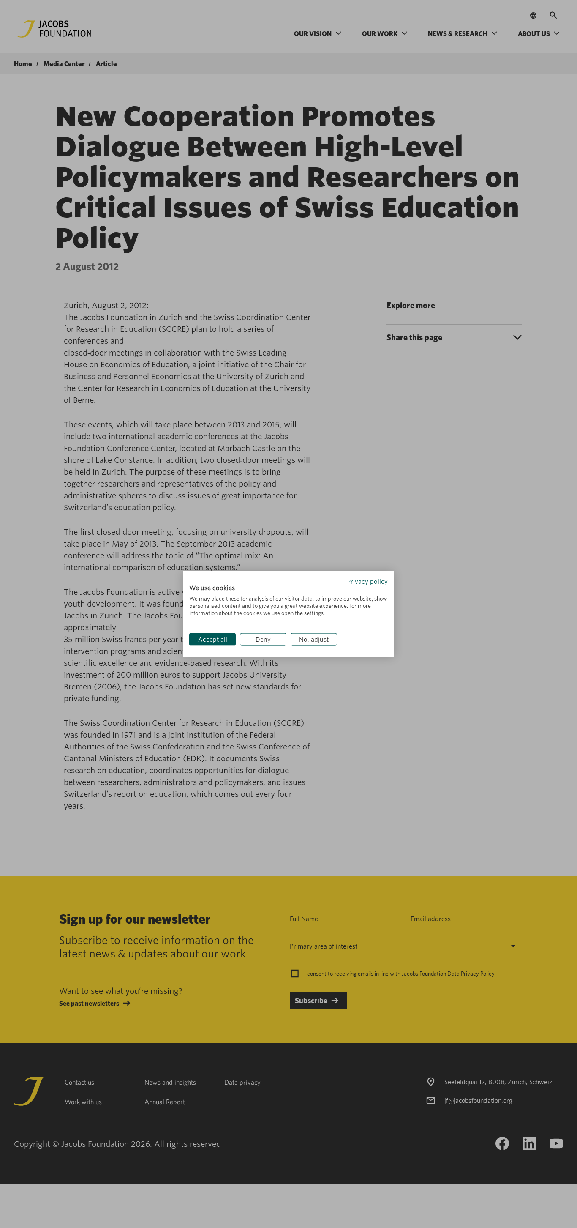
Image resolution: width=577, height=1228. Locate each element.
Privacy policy (367, 581)
